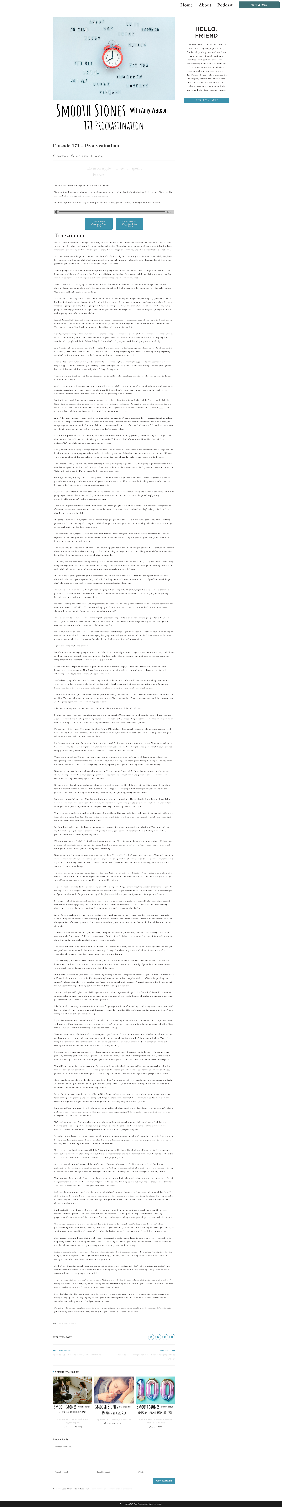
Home (186, 5)
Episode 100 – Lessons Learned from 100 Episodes (155, 1421)
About (205, 5)
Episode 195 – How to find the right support (72, 1421)
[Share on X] (151, 1337)
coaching (99, 156)
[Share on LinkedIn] (172, 1337)
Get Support (259, 5)
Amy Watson (62, 156)
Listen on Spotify (129, 168)
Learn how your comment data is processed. (112, 1488)
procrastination (68, 1324)
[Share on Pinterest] (165, 1337)
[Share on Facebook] (158, 1337)
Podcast (225, 5)
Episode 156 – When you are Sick (114, 1419)
